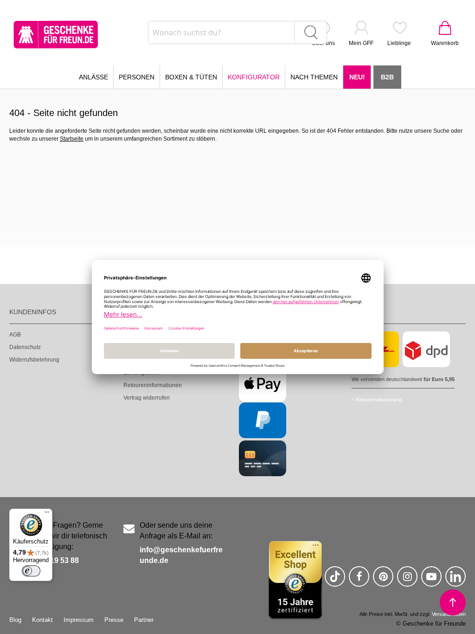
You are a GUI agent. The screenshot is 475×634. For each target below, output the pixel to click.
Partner (144, 619)
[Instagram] (407, 580)
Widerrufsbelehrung (34, 359)
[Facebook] (359, 580)
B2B (387, 77)
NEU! (357, 77)
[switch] (31, 570)
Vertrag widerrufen (146, 398)
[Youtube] (431, 580)
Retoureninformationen (152, 385)
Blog (15, 619)
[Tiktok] (335, 580)
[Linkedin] (455, 580)
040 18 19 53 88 (52, 560)
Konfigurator (254, 77)
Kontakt (42, 619)
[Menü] (46, 514)
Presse (113, 619)
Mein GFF (361, 43)
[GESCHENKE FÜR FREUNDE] (55, 34)
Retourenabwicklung (379, 399)
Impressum (79, 619)
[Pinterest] (383, 580)
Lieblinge (399, 43)
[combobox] (237, 32)
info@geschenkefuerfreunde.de (181, 555)
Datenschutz (25, 347)
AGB (15, 334)
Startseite (71, 139)
